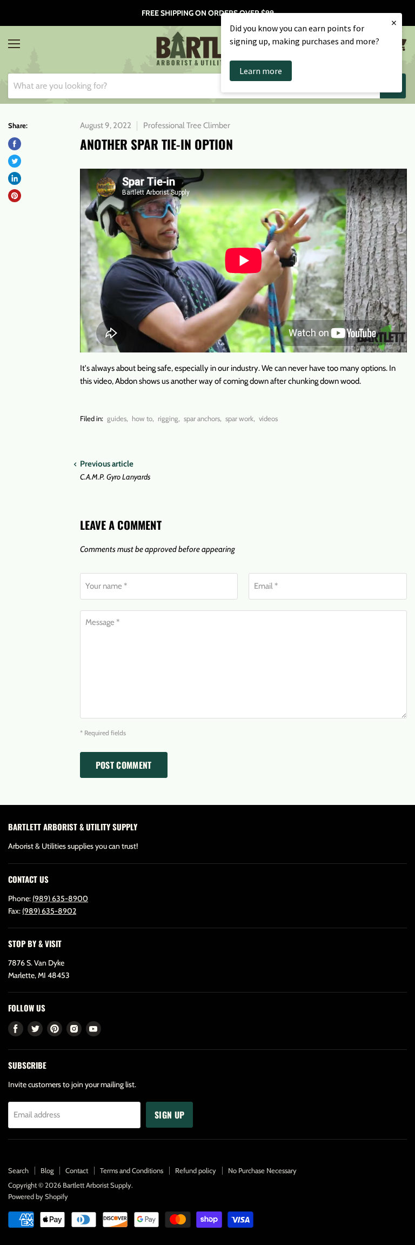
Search (18, 1170)
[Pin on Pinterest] (14, 195)
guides (116, 418)
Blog (47, 1170)
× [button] (394, 22)
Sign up (169, 1114)
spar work (239, 418)
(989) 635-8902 (49, 911)
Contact (76, 1170)
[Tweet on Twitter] (14, 161)
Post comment (124, 764)
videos (268, 418)
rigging (168, 418)
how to (142, 418)
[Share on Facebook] (14, 143)
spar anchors (202, 418)
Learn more (260, 70)
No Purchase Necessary (262, 1170)
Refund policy (195, 1170)
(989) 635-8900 (60, 898)
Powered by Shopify (38, 1196)
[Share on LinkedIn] (14, 178)
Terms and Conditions (131, 1170)
